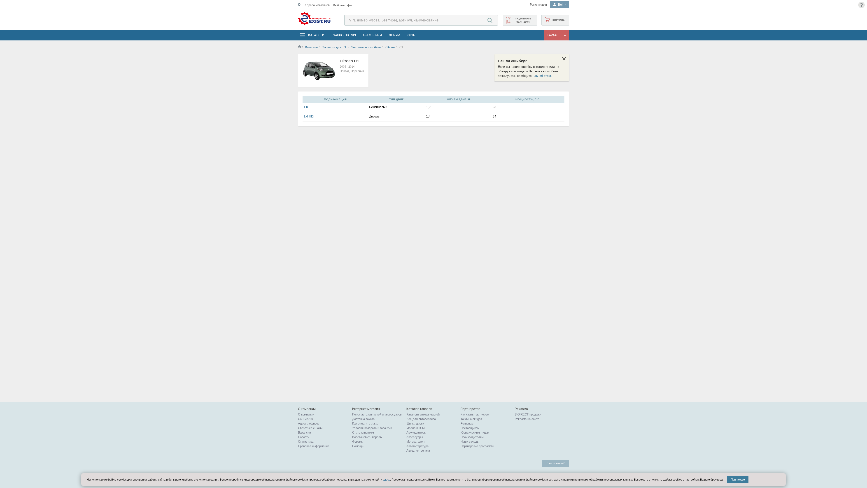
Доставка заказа (363, 419)
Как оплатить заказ (365, 423)
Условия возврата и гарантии (372, 428)
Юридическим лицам (475, 432)
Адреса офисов (308, 423)
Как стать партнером (475, 414)
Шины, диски (415, 423)
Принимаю (738, 479)
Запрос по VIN (344, 35)
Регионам (467, 423)
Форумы (357, 441)
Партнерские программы (477, 446)
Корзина (558, 20)
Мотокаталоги (415, 441)
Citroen (390, 47)
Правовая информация (313, 446)
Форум (394, 35)
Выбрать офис (343, 5)
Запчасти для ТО (334, 47)
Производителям (472, 437)
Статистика (305, 441)
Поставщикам (470, 428)
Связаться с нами (310, 428)
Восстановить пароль (367, 437)
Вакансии (304, 432)
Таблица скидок (471, 419)
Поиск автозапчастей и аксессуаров (377, 414)
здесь (386, 479)
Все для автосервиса (421, 419)
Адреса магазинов (317, 5)
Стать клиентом (363, 432)
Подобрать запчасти (523, 20)
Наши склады (470, 441)
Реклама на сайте (527, 419)
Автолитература (417, 446)
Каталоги (316, 35)
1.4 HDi (308, 116)
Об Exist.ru (305, 419)
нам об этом (542, 75)
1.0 (305, 107)
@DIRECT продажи (528, 414)
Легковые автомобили (366, 47)
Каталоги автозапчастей (423, 414)
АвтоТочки (372, 35)
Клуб (411, 35)
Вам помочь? (555, 463)
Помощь (358, 446)
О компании (306, 414)
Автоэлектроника (418, 450)
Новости (303, 437)
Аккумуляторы (416, 432)
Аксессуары (414, 437)
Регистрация (538, 4)
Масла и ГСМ (415, 428)
